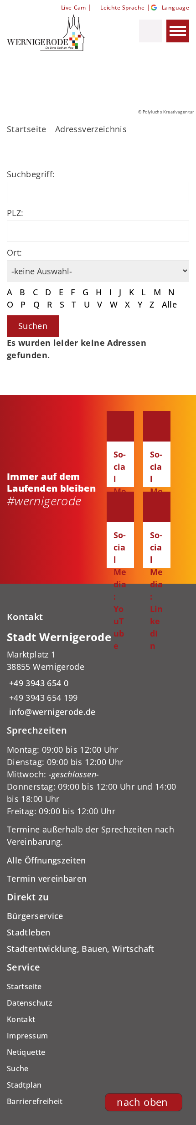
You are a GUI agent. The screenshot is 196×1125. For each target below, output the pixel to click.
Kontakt (21, 1019)
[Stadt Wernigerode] (98, 674)
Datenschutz (29, 1003)
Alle (169, 304)
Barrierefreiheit (35, 1101)
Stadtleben (29, 932)
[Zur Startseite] (54, 33)
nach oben (142, 1102)
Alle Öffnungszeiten (46, 860)
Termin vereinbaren (47, 878)
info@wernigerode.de (51, 711)
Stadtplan (24, 1085)
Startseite (26, 128)
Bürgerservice (35, 915)
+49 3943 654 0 (37, 683)
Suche (18, 1068)
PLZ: (15, 212)
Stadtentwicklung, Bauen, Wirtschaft (81, 948)
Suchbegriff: (31, 174)
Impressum (27, 1036)
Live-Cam (73, 7)
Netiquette (26, 1052)
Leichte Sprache (122, 7)
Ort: (14, 252)
